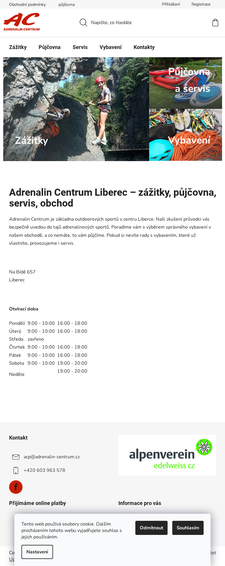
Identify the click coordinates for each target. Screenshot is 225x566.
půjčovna (67, 4)
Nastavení (37, 552)
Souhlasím (188, 528)
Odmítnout (151, 528)
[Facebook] (16, 487)
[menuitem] (18, 47)
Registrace (201, 4)
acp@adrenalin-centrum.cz (52, 457)
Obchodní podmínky (27, 4)
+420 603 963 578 (44, 470)
